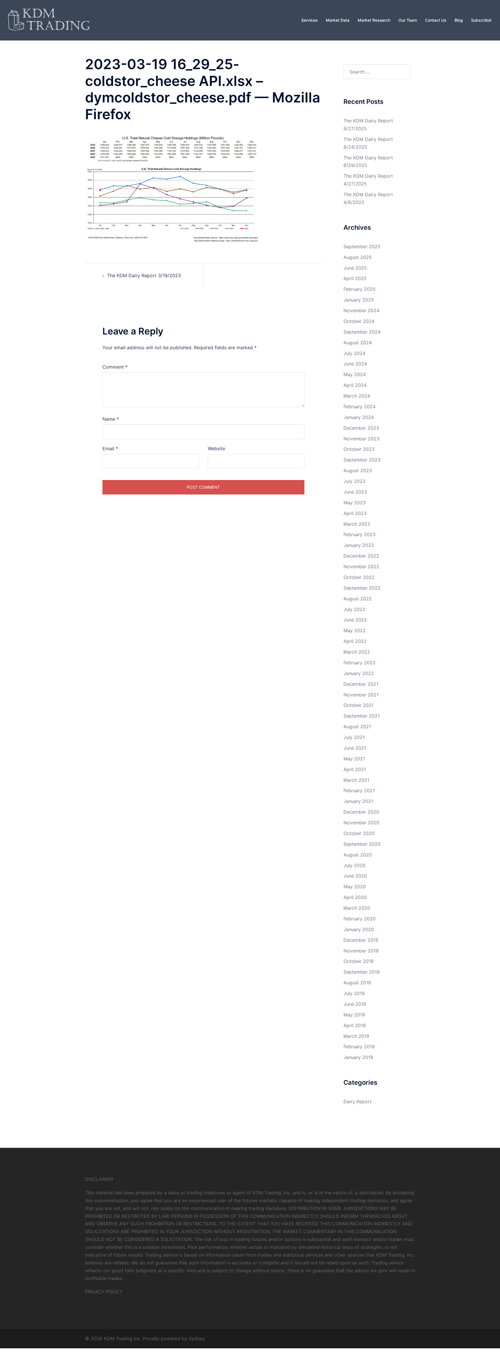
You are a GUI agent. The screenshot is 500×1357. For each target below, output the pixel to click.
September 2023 (361, 460)
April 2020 (355, 897)
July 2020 (354, 865)
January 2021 (358, 801)
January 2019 (358, 1057)
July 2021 (354, 737)
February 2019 (359, 1046)
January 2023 (358, 545)
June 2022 (355, 620)
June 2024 (355, 364)
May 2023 (354, 502)
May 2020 (354, 886)
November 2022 (361, 566)
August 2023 (357, 470)
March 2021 (356, 780)
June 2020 (355, 876)
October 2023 (358, 449)
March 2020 (356, 908)
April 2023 (355, 513)
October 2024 (358, 321)
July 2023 (354, 481)
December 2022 (361, 556)
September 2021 (361, 716)
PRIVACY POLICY (104, 1292)
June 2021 (354, 748)
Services (309, 20)
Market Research (374, 20)
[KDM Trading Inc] (48, 20)
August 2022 (357, 599)
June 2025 (355, 268)
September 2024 (361, 332)
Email (110, 448)
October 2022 (358, 577)
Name (110, 419)
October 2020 (358, 833)
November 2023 (361, 439)
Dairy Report (357, 1101)
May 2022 (354, 630)
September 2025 (361, 246)
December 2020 (361, 812)
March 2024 (356, 396)
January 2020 (358, 929)
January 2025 (358, 300)
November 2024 (361, 310)
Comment (115, 367)
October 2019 (358, 961)
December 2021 (360, 684)
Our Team (407, 20)
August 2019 (357, 982)
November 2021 (360, 695)
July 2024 (354, 353)
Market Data (338, 20)
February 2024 (359, 406)
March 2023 (356, 524)
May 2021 (354, 759)
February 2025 (359, 289)
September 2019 (361, 972)
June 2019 (354, 1004)
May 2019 (354, 1015)
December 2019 (360, 940)
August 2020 (357, 855)
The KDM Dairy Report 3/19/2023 (144, 275)
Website (216, 448)
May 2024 (354, 374)
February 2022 (359, 662)
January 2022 (358, 673)
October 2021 (358, 705)
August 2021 (357, 726)
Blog (459, 20)
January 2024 (358, 417)
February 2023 (359, 534)
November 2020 (361, 822)
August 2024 (357, 342)
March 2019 (356, 1036)
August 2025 (357, 257)
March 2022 (356, 652)
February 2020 (359, 919)
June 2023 (355, 492)
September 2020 (361, 844)
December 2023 (361, 428)
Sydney (197, 1338)
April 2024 (355, 385)
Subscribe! (481, 20)
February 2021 (359, 790)
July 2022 (354, 609)
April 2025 (355, 278)
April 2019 (354, 1025)
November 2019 (360, 951)
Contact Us (435, 20)
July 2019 (354, 993)
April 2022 (355, 641)
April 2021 (354, 769)
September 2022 (361, 588)
